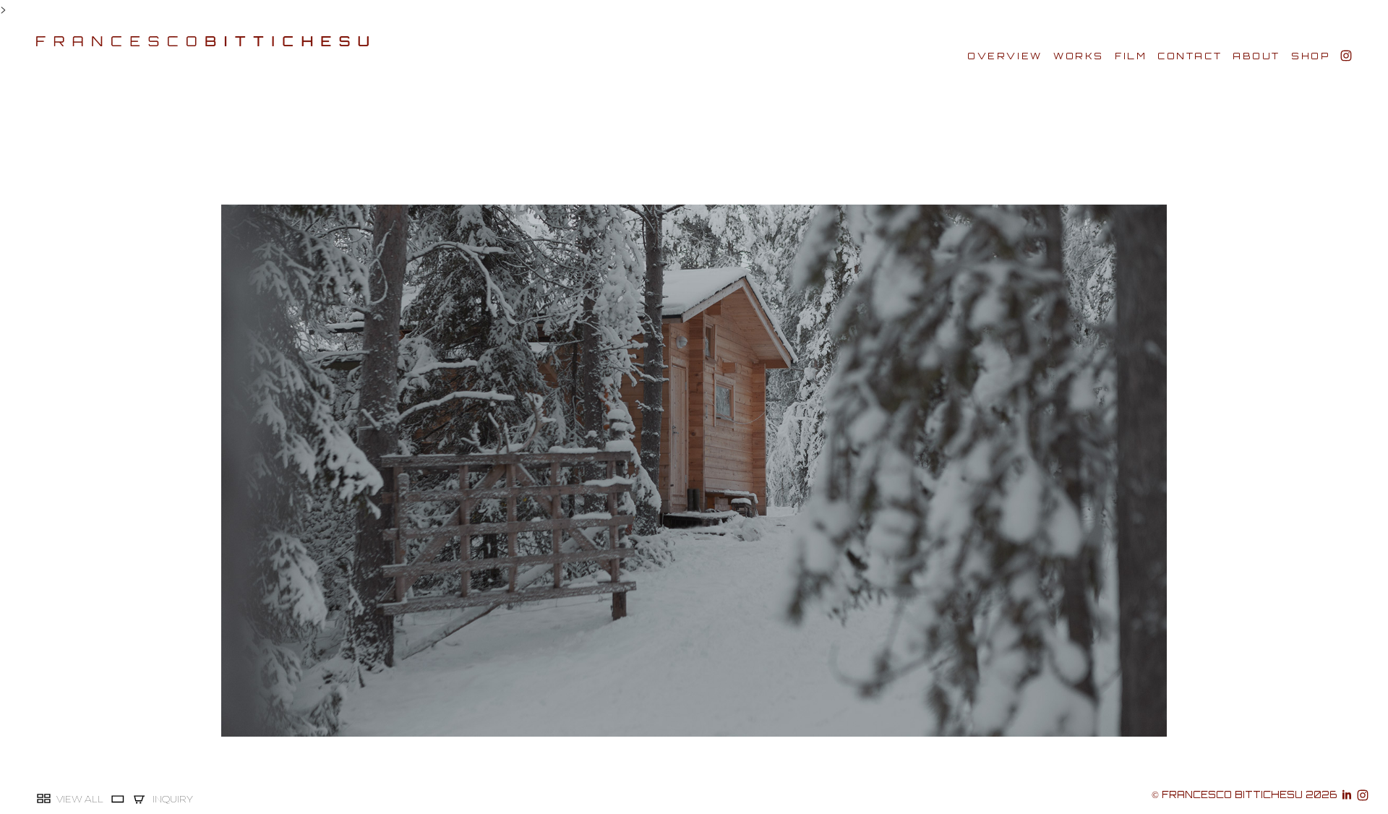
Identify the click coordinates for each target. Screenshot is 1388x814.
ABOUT (1256, 56)
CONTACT (1189, 56)
